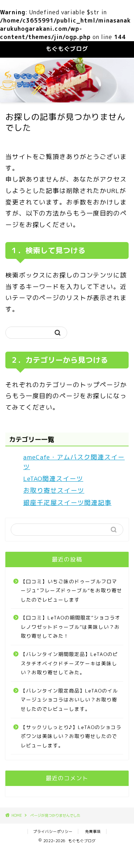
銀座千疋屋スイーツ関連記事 (67, 502)
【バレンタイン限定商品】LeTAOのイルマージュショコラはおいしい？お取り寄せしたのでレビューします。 (69, 699)
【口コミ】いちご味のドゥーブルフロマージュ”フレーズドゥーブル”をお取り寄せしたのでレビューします (71, 590)
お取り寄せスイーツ (53, 490)
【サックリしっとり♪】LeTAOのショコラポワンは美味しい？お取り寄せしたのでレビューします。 (71, 736)
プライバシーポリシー (53, 831)
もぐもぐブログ (67, 48)
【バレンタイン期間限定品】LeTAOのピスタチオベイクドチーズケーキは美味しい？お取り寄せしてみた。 (69, 663)
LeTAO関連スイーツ (53, 478)
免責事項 (93, 831)
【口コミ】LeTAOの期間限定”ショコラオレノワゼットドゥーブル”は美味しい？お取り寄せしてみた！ (70, 626)
